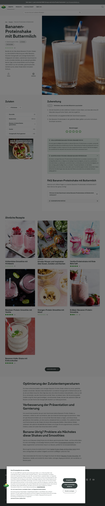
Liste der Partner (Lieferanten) (18, 498)
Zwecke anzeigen (69, 491)
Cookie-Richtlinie (41, 487)
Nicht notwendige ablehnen (70, 485)
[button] (6, 486)
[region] (46, 484)
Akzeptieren (69, 480)
